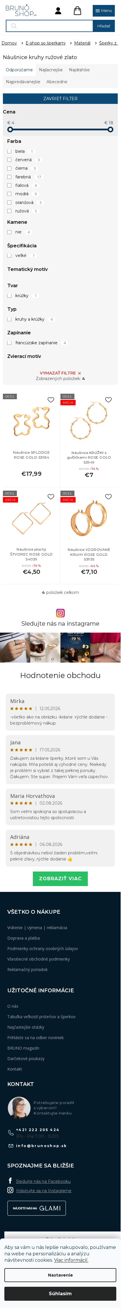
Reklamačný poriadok (27, 969)
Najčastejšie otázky (25, 1027)
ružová (26, 211)
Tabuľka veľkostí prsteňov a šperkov (41, 1016)
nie (22, 232)
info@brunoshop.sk (41, 1146)
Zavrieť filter (60, 98)
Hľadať (103, 26)
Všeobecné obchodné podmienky (38, 959)
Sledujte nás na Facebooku (43, 1181)
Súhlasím (60, 1293)
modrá (26, 193)
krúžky (26, 295)
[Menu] (104, 11)
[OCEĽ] (31, 421)
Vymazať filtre (58, 373)
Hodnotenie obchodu (60, 675)
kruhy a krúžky (34, 319)
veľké (25, 255)
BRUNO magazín (23, 1048)
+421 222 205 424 (38, 1130)
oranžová (28, 202)
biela (24, 151)
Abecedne (57, 81)
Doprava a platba (23, 938)
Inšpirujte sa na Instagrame (44, 1190)
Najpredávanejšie (23, 81)
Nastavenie (60, 1275)
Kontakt (14, 1069)
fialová (26, 185)
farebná (28, 177)
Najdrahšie (79, 69)
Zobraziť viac (60, 878)
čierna (25, 168)
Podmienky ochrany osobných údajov (42, 948)
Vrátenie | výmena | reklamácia (37, 927)
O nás (12, 1006)
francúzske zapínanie (40, 342)
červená (27, 159)
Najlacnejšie (51, 69)
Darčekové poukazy (25, 1058)
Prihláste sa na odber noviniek (35, 1037)
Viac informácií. (71, 1260)
